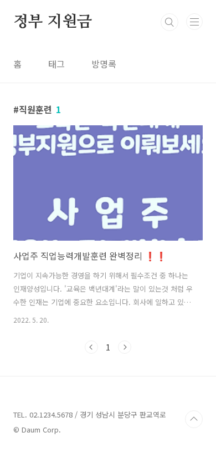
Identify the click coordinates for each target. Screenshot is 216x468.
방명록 (103, 63)
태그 (56, 63)
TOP (194, 419)
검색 (169, 22)
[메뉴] (194, 21)
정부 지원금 (52, 22)
